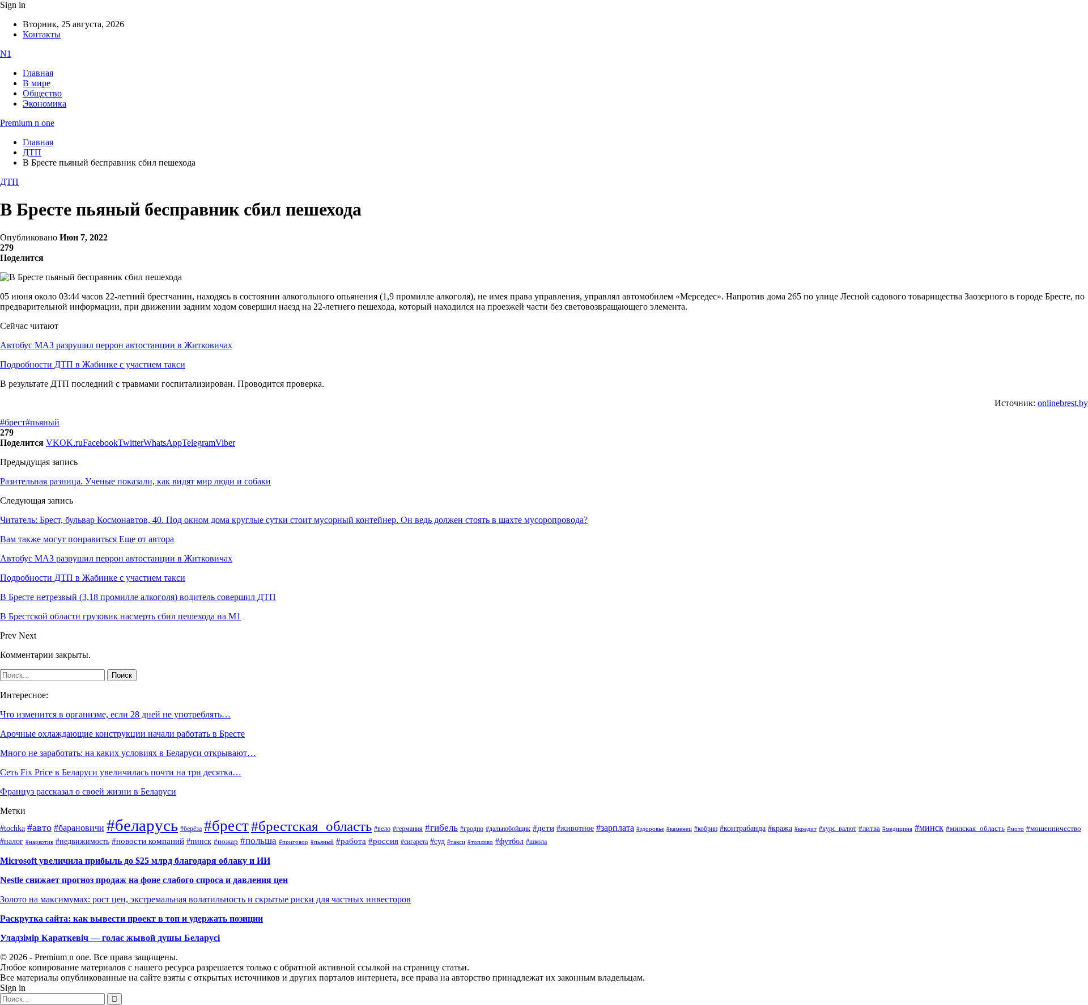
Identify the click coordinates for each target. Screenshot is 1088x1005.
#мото (1015, 828)
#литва (869, 829)
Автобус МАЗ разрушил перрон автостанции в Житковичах (116, 345)
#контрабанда (743, 828)
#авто (39, 827)
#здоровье (650, 828)
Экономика (44, 103)
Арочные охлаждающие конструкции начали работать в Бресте (122, 733)
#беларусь (142, 825)
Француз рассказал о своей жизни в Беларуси (88, 791)
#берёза (191, 829)
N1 (5, 53)
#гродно (471, 829)
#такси (456, 842)
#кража (780, 828)
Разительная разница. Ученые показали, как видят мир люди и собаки (135, 481)
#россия (383, 841)
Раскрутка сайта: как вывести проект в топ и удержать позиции (131, 918)
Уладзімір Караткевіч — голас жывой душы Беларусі (110, 938)
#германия (408, 829)
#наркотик (39, 842)
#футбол (509, 841)
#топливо (480, 841)
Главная (38, 73)
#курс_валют (837, 829)
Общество (42, 93)
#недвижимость (82, 841)
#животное (575, 828)
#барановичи (79, 828)
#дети (543, 828)
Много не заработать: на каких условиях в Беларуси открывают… (128, 753)
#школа (536, 842)
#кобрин (705, 829)
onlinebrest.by (1063, 403)
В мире (36, 83)
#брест (13, 422)
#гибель (441, 827)
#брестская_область (311, 826)
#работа (351, 841)
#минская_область (975, 829)
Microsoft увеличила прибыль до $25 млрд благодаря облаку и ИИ (135, 860)
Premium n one (27, 123)
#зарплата (615, 828)
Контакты (42, 34)
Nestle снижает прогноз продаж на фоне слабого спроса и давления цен (144, 880)
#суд (437, 841)
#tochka (12, 828)
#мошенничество (1053, 828)
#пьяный (43, 422)
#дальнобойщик (508, 829)
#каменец (679, 828)
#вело (382, 829)
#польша (258, 840)
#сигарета (414, 842)
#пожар (226, 841)
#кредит (805, 828)
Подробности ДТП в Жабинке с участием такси (92, 364)
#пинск (198, 841)
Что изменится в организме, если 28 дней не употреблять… (115, 714)
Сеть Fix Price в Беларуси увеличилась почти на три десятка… (120, 772)
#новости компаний (148, 841)
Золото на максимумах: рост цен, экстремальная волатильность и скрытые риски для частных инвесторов (205, 899)
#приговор (293, 841)
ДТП (9, 182)
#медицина (897, 828)
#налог (11, 841)
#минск (929, 828)
